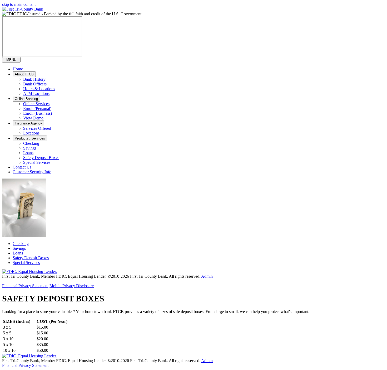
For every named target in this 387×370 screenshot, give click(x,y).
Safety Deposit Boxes (41, 157)
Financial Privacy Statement (25, 285)
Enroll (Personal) (37, 108)
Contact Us (22, 167)
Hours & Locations (39, 89)
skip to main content (19, 4)
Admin (207, 276)
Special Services (36, 162)
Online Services (36, 104)
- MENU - (11, 60)
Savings (29, 148)
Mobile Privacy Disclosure (71, 285)
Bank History (34, 79)
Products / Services (30, 138)
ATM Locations (36, 93)
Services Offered (37, 128)
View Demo (33, 118)
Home (18, 69)
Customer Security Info (32, 172)
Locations (31, 133)
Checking (31, 143)
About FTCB (24, 74)
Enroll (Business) (37, 113)
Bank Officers (35, 84)
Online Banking (26, 99)
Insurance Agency (28, 123)
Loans (28, 153)
